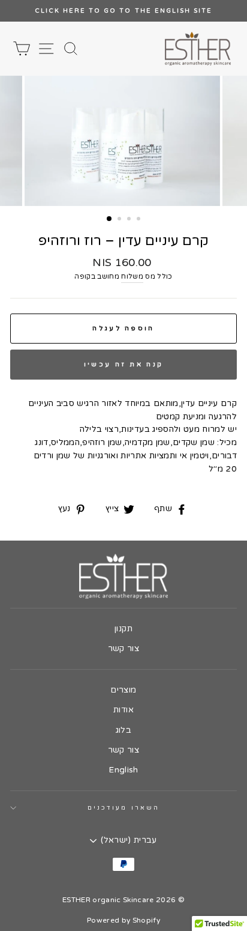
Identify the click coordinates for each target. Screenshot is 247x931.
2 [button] (120, 220)
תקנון (123, 629)
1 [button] (110, 219)
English (123, 770)
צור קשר (123, 649)
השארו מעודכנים (123, 807)
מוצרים (123, 690)
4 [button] (140, 220)
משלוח (132, 276)
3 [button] (130, 220)
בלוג (123, 730)
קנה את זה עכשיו (124, 364)
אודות (123, 710)
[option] (123, 11)
